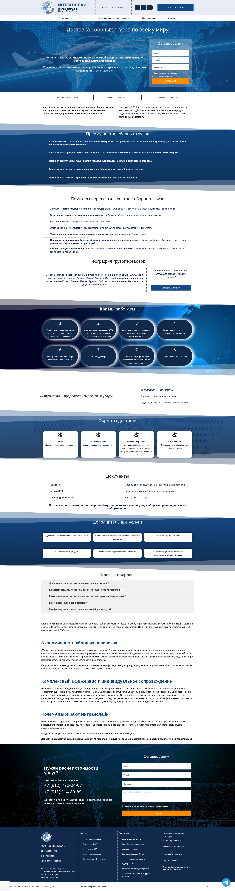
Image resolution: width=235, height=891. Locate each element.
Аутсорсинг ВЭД (90, 844)
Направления (148, 18)
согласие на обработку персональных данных (148, 806)
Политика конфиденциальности (93, 887)
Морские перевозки (130, 849)
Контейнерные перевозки (133, 844)
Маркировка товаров (92, 854)
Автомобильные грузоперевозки (136, 869)
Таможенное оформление (94, 859)
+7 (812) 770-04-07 (112, 7)
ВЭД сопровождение (92, 839)
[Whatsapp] (137, 7)
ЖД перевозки (128, 864)
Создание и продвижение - (220, 887)
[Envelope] (150, 7)
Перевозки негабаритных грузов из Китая (136, 874)
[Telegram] (143, 7)
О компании (63, 18)
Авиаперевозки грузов (131, 839)
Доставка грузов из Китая (133, 854)
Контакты (172, 18)
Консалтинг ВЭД (90, 849)
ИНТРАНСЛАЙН (73, 5)
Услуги (82, 18)
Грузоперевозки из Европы (133, 859)
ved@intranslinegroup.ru (173, 846)
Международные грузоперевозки (114, 18)
